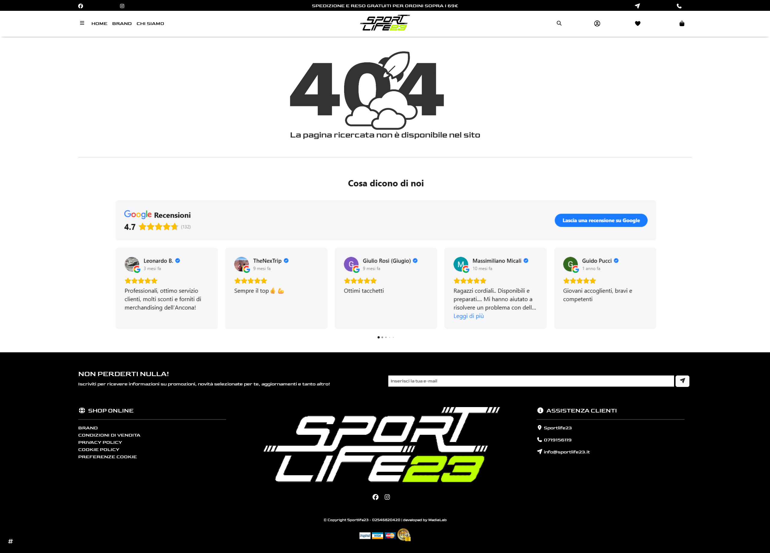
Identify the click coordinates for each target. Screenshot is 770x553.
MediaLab (437, 520)
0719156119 (557, 440)
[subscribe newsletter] (682, 381)
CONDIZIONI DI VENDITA (109, 435)
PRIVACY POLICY (100, 442)
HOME (99, 23)
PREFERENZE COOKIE (107, 457)
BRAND (122, 23)
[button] (673, 23)
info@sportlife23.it (566, 452)
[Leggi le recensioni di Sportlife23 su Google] (385, 257)
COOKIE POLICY (98, 450)
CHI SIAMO (150, 23)
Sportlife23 (557, 428)
